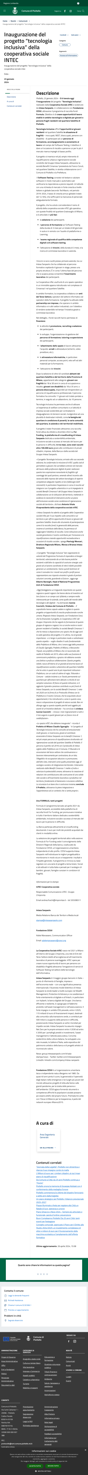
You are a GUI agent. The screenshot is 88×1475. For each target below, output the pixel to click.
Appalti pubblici (29, 1375)
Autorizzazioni (50, 1390)
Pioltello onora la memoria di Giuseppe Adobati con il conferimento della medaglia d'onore (59, 1188)
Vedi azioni (75, 35)
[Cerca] (83, 11)
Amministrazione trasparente (51, 1408)
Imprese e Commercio (31, 1371)
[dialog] (44, 1461)
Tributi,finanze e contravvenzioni (50, 1373)
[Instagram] (69, 10)
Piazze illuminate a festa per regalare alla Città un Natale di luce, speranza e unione (57, 1207)
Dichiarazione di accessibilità (50, 1428)
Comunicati (23, 20)
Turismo (26, 1383)
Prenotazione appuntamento (28, 1408)
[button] (44, 1471)
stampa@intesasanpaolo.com (49, 920)
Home (5, 20)
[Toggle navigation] (4, 10)
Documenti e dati (8, 1385)
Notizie (69, 1357)
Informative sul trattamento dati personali (51, 1441)
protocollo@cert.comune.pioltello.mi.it (16, 1443)
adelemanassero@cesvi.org (54, 940)
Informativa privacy (52, 1418)
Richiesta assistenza (31, 1425)
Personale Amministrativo (7, 1379)
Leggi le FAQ (28, 1421)
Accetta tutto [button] (35, 1466)
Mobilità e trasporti (30, 1387)
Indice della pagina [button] (13, 89)
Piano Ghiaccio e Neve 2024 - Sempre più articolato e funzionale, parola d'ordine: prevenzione (59, 1213)
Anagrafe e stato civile (31, 1359)
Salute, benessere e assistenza (52, 1385)
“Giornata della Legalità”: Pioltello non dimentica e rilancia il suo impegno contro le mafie (58, 1168)
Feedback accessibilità (53, 1433)
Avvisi (68, 1365)
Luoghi (68, 1376)
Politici (4, 1373)
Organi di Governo (8, 1357)
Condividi (63, 35)
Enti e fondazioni (7, 1369)
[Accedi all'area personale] (78, 3)
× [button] (85, 1450)
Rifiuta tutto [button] (53, 1466)
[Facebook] (64, 10)
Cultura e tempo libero (31, 1363)
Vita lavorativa (28, 1367)
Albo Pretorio (49, 1414)
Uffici (3, 1365)
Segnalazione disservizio (28, 1416)
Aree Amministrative (9, 1361)
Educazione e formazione (49, 1359)
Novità (13, 20)
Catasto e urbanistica (31, 1379)
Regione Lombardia (10, 3)
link (66, 1461)
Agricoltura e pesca (51, 1394)
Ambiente (48, 1379)
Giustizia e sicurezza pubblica (52, 1366)
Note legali (48, 1422)
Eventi (68, 1380)
